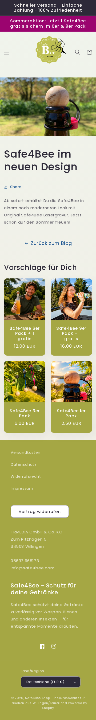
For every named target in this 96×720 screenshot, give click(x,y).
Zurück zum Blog (51, 243)
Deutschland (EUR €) (45, 681)
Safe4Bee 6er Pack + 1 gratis (25, 333)
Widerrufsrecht (26, 476)
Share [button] (16, 187)
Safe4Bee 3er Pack (25, 413)
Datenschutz (24, 464)
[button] (7, 52)
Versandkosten (26, 452)
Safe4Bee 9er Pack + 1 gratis (71, 333)
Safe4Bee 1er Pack (71, 413)
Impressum (22, 488)
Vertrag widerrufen (40, 511)
